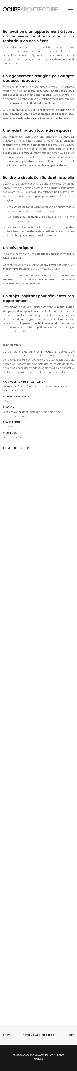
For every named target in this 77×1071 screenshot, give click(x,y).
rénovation (16, 307)
